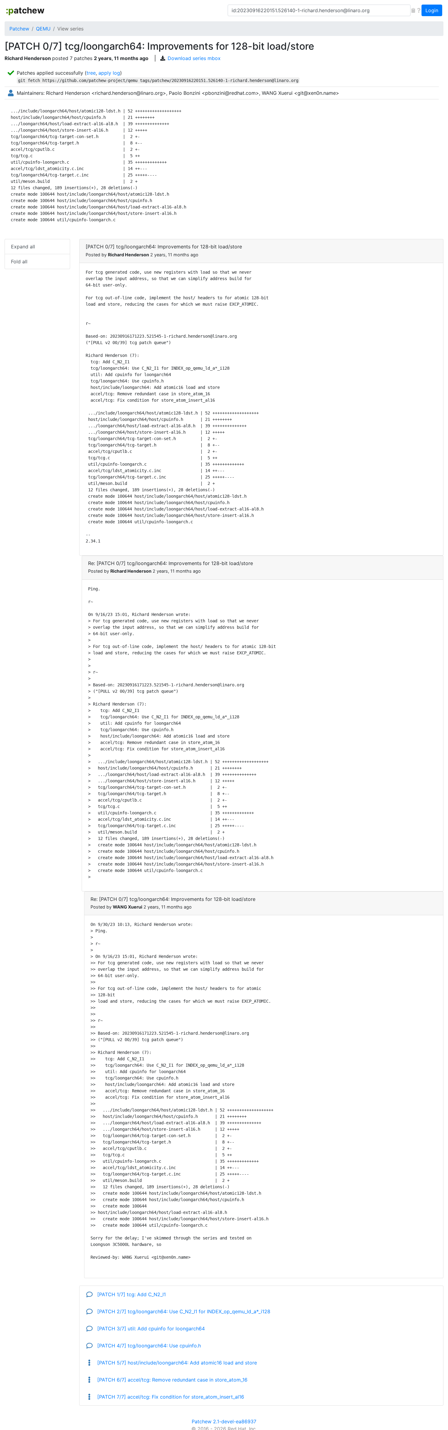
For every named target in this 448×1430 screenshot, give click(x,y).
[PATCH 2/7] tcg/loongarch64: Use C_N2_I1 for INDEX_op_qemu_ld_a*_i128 (183, 1311)
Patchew (19, 29)
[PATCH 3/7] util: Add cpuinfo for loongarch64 (150, 1328)
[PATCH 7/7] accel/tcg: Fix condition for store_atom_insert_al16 (170, 1397)
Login (431, 10)
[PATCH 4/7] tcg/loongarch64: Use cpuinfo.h (148, 1346)
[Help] (418, 10)
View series (70, 29)
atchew (25, 10)
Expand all (23, 247)
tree (91, 73)
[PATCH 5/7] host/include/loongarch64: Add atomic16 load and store (176, 1363)
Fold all (19, 261)
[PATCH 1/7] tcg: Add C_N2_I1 (131, 1294)
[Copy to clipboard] (413, 10)
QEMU (43, 29)
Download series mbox (194, 58)
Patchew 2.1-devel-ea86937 (224, 1421)
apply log (109, 73)
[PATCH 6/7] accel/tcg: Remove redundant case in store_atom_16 (171, 1380)
